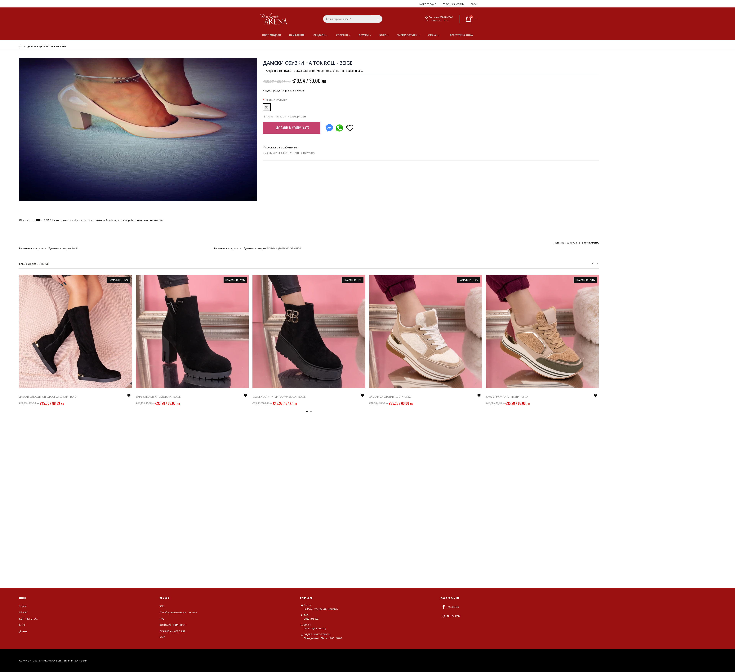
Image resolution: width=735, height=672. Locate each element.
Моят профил (427, 4)
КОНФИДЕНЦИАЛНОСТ (173, 625)
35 (267, 107)
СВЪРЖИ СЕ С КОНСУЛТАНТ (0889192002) (290, 153)
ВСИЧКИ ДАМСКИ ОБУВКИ (284, 248)
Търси (23, 606)
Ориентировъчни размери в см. (286, 116)
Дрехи (23, 631)
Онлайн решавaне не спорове (178, 612)
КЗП (162, 606)
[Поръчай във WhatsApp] (339, 127)
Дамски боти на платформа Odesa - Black (278, 396)
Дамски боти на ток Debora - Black (158, 396)
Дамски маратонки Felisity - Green (507, 396)
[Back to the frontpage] (20, 47)
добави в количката (293, 127)
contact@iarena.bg (315, 628)
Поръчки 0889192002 (441, 17)
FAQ (162, 618)
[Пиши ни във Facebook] (329, 127)
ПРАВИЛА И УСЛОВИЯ (172, 631)
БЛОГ (22, 625)
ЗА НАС (23, 612)
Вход (474, 4)
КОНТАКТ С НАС (28, 618)
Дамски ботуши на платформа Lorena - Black (48, 396)
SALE (75, 248)
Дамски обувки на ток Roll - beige (307, 62)
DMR (162, 636)
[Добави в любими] (350, 127)
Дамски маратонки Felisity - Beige (390, 396)
